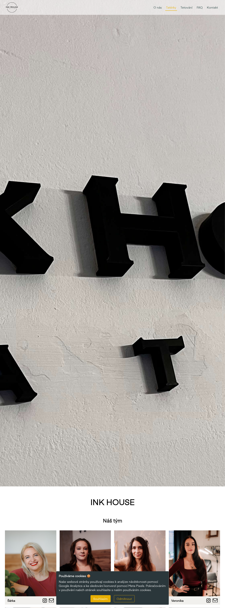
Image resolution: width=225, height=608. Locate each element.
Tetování (186, 7)
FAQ (200, 7)
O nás (158, 7)
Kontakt (212, 7)
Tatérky (171, 7)
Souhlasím (100, 599)
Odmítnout (124, 599)
